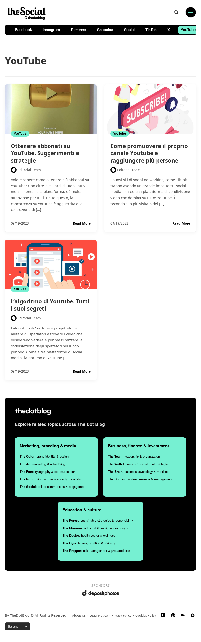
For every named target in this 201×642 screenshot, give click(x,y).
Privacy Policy (121, 615)
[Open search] (176, 12)
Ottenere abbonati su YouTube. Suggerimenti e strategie (45, 153)
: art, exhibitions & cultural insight (96, 528)
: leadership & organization (134, 456)
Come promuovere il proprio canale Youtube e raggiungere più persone (149, 153)
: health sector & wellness (89, 535)
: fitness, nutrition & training (89, 543)
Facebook (23, 29)
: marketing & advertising (42, 464)
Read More (82, 223)
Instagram (51, 29)
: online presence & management (140, 479)
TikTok (151, 29)
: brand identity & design (44, 456)
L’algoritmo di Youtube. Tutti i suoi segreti (50, 305)
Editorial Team (29, 169)
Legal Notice (98, 615)
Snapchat (105, 29)
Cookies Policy (145, 615)
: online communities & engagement (53, 486)
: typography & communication (47, 471)
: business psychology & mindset (138, 471)
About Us (79, 615)
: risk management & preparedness (96, 550)
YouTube (188, 29)
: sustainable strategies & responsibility (98, 520)
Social (129, 29)
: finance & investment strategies (138, 464)
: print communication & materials (50, 479)
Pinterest (78, 29)
